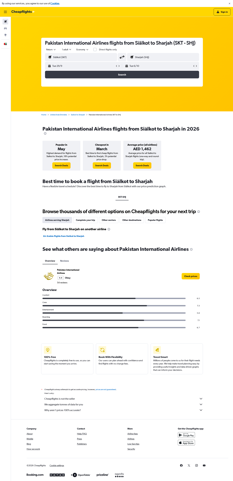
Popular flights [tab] (155, 220)
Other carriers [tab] (109, 220)
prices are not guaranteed (106, 389)
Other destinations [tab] (131, 220)
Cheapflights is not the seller (59, 398)
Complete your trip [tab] (85, 220)
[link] (61, 165)
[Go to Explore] (5, 35)
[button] (229, 3)
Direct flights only (108, 49)
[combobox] (51, 49)
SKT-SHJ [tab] (122, 197)
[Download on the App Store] (186, 442)
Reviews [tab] (64, 261)
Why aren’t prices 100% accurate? (62, 410)
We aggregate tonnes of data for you (63, 404)
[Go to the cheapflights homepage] (23, 11)
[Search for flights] (5, 21)
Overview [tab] (50, 261)
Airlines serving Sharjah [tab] (57, 220)
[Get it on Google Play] (186, 435)
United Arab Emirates (58, 115)
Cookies (54, 3)
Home (43, 115)
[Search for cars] (5, 28)
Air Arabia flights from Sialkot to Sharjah (63, 236)
